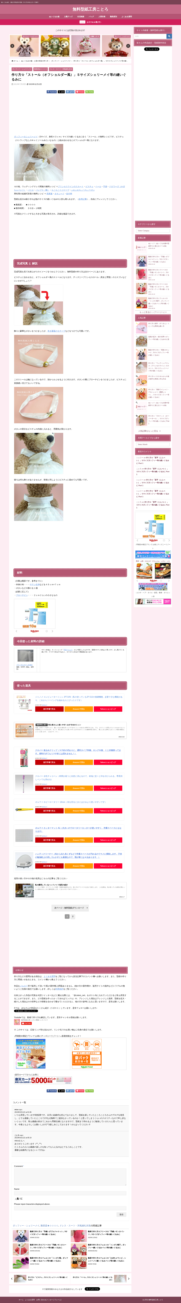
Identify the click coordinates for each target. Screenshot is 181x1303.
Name (16, 1189)
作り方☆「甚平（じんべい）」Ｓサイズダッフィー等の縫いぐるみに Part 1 (152, 460)
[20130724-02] (38, 306)
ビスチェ (89, 186)
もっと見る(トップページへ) (152, 312)
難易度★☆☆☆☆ (40, 69)
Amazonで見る (79, 709)
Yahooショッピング (108, 709)
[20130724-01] (38, 163)
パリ (168, 561)
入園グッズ (68, 16)
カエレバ (44, 704)
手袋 (105, 186)
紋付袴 (69, 194)
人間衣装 (102, 16)
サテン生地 (35, 584)
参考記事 (83, 199)
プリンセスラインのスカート (70, 186)
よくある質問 (127, 16)
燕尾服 (49, 194)
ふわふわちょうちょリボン (83, 190)
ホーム (21, 1300)
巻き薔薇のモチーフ (56, 331)
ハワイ (163, 561)
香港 (137, 561)
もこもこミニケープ (60, 190)
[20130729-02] (38, 503)
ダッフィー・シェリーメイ (22, 69)
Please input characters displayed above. (32, 1204)
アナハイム (156, 561)
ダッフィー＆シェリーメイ (26, 137)
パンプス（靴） (42, 190)
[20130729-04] (38, 406)
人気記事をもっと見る (148, 431)
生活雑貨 (80, 16)
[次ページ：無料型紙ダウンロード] (70, 911)
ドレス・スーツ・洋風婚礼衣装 (61, 69)
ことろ (17, 1135)
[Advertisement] (70, 114)
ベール (98, 186)
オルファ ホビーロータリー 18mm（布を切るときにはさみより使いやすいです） (71, 802)
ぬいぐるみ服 (54, 16)
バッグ (91, 16)
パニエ (31, 190)
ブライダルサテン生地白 (24, 665)
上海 (141, 561)
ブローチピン (22, 595)
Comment (19, 1166)
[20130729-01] (38, 454)
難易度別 (113, 16)
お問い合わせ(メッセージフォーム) (48, 1300)
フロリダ (148, 561)
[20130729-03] (38, 355)
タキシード (59, 194)
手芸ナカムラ (68, 650)
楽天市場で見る (49, 709)
